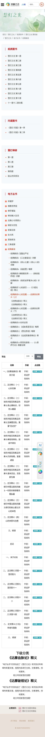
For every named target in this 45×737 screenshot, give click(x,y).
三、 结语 (12, 637)
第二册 (10, 162)
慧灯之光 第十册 (14, 98)
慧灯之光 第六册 (14, 79)
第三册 (10, 167)
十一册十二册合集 (15, 103)
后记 (12, 544)
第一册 (10, 157)
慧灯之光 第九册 (14, 93)
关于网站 (13, 721)
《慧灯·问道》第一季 (16, 128)
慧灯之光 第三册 (14, 65)
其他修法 (11, 240)
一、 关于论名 (12, 557)
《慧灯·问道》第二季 (16, 132)
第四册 (10, 171)
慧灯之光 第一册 (14, 56)
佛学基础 (11, 211)
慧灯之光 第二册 (14, 61)
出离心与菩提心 (14, 220)
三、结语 (12, 531)
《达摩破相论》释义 (22, 681)
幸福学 (10, 201)
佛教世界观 (12, 206)
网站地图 (22, 721)
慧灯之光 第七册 (14, 84)
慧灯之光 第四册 (14, 70)
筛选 (39, 357)
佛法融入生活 (13, 216)
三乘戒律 (11, 244)
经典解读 (11, 249)
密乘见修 (11, 230)
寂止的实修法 (13, 176)
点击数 (37, 365)
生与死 (10, 235)
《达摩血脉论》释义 (22, 658)
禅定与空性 (12, 225)
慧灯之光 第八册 (14, 89)
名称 (12, 365)
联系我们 (31, 721)
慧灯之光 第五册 (14, 75)
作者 (27, 365)
